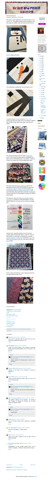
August (42, 86)
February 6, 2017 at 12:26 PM (27, 398)
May (41, 92)
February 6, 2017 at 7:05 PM (23, 427)
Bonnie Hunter (28, 119)
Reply (9, 342)
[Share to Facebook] (9, 330)
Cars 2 (30, 237)
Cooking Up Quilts (10, 323)
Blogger (35, 476)
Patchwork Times (10, 322)
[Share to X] (8, 330)
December (42, 75)
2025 (40, 58)
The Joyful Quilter (12, 427)
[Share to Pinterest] (10, 330)
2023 (40, 62)
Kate (9, 434)
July (41, 88)
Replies (11, 354)
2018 (40, 71)
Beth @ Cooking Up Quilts (14, 398)
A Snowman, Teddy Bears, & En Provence (43, 111)
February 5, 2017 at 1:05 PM (24, 368)
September (42, 83)
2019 (40, 69)
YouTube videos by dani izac (16, 239)
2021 (40, 65)
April (41, 94)
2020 (40, 67)
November (42, 78)
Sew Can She (8, 317)
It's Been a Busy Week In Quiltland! (43, 106)
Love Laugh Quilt (8, 320)
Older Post (33, 464)
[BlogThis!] (7, 330)
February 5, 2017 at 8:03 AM (20, 345)
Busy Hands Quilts (10, 314)
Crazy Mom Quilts (17, 309)
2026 (40, 56)
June (41, 90)
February (42, 98)
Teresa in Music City (13, 368)
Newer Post (9, 464)
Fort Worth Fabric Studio (12, 315)
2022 (40, 64)
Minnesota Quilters (12, 189)
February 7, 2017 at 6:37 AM (17, 434)
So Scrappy (9, 326)
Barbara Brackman (21, 185)
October (42, 81)
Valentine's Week (42, 102)
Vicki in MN (11, 376)
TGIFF (7, 312)
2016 (40, 118)
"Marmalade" (23, 122)
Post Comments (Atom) (17, 467)
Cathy (9, 419)
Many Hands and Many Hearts (15, 443)
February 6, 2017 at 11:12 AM (20, 376)
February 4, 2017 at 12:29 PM (18, 337)
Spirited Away (19, 237)
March (41, 96)
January (42, 115)
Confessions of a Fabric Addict (13, 311)
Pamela (10, 337)
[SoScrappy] (42, 157)
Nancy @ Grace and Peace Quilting (19, 356)
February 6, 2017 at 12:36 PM (17, 419)
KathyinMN (11, 345)
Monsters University (11, 237)
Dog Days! (42, 100)
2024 (40, 60)
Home (21, 464)
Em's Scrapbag (10, 325)
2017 (40, 73)
